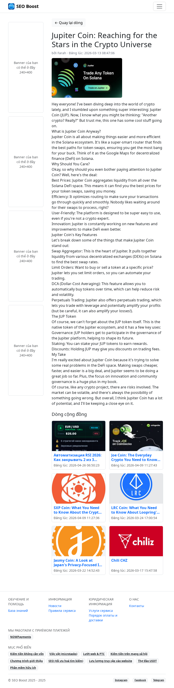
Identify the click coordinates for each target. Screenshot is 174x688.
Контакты (136, 606)
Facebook (140, 680)
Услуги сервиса (101, 610)
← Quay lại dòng (69, 22)
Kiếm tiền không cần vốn (27, 654)
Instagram (121, 680)
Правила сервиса (62, 610)
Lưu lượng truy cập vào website (110, 661)
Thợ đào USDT (147, 661)
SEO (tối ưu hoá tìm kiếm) (65, 661)
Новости (54, 606)
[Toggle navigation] (159, 6)
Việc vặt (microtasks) (63, 654)
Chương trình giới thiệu (26, 661)
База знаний (18, 610)
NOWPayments (20, 637)
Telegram (158, 680)
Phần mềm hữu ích (23, 668)
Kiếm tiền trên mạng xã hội (129, 654)
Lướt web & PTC (94, 654)
